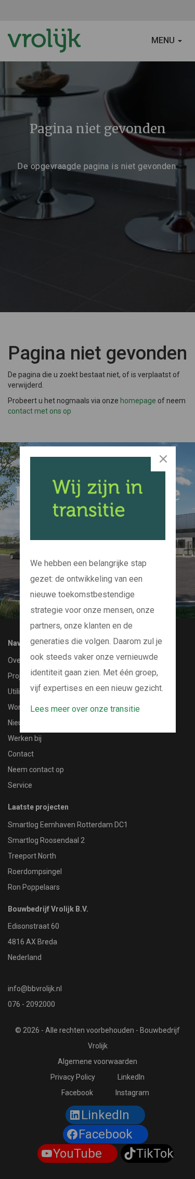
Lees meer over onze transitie (85, 709)
